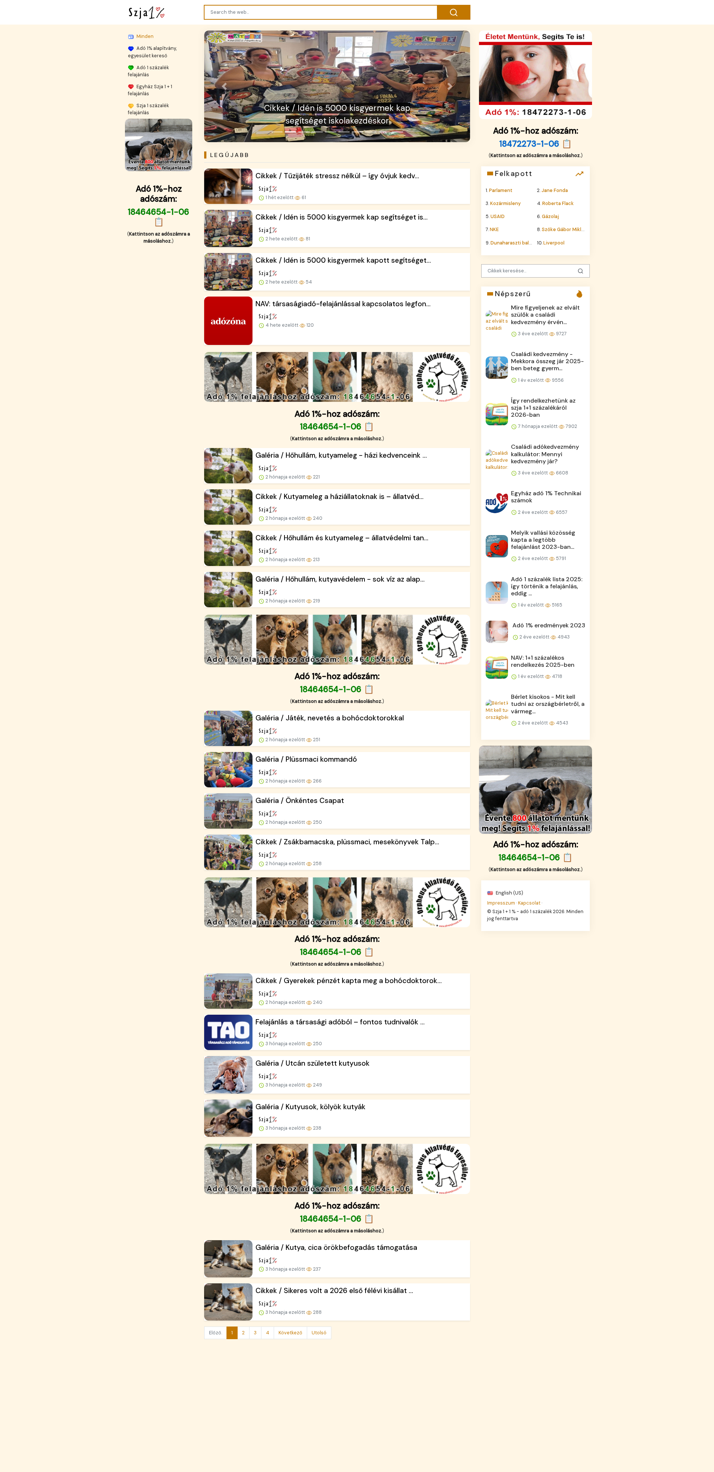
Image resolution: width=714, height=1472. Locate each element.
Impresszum (501, 902)
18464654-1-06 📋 (158, 217)
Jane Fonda (554, 190)
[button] (224, 86)
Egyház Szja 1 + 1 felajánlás (150, 89)
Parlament (500, 190)
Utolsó (319, 1332)
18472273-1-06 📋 (535, 143)
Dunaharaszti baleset (515, 242)
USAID (498, 216)
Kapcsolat (529, 902)
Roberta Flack (558, 203)
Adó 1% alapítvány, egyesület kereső (152, 51)
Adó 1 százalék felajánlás (148, 70)
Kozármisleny (505, 203)
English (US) (509, 892)
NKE (494, 229)
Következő (290, 1332)
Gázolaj (550, 216)
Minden (144, 36)
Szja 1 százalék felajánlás (148, 108)
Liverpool (554, 242)
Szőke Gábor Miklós (564, 229)
